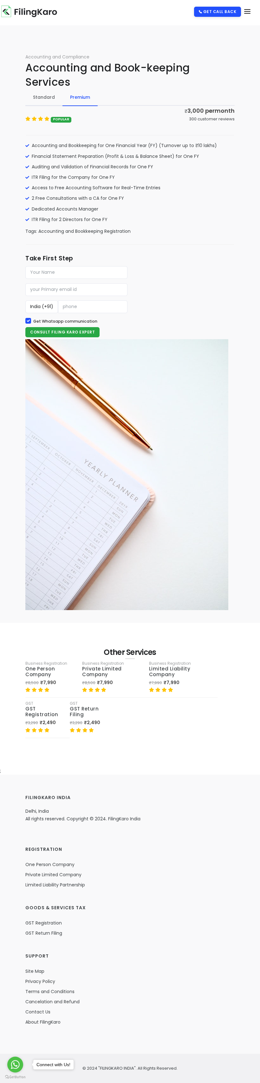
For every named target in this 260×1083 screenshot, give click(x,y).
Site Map (34, 971)
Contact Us (37, 1012)
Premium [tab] (80, 97)
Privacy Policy (40, 981)
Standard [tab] (44, 97)
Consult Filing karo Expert (62, 332)
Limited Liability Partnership (55, 885)
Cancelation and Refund (52, 1002)
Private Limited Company (102, 671)
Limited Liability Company (170, 671)
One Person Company (40, 671)
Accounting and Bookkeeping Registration (84, 231)
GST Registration (41, 711)
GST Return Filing (84, 711)
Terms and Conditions (50, 991)
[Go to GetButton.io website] (15, 1077)
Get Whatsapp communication (65, 321)
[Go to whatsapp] (15, 1065)
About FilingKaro (43, 1022)
